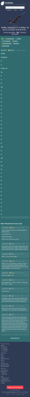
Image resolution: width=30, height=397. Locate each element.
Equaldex (18, 394)
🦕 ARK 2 (2, 383)
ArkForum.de (4, 374)
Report (23, 50)
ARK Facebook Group (5, 358)
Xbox (3, 392)
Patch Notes (4, 348)
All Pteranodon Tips (15, 338)
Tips (18, 32)
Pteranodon (15, 25)
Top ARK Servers (4, 371)
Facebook (3, 357)
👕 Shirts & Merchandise (5, 380)
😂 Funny (11, 50)
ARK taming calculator (11, 391)
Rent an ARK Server (5, 370)
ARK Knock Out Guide (5, 365)
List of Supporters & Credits (15, 390)
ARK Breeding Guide (5, 366)
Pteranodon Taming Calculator (9, 32)
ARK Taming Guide (4, 363)
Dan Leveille (13, 392)
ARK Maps (3, 345)
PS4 (5, 392)
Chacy (23, 394)
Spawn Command (15, 34)
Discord (2, 354)
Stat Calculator (23, 32)
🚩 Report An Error (4, 379)
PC (27, 391)
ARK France (4, 372)
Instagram (3, 360)
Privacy (26, 392)
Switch (8, 392)
